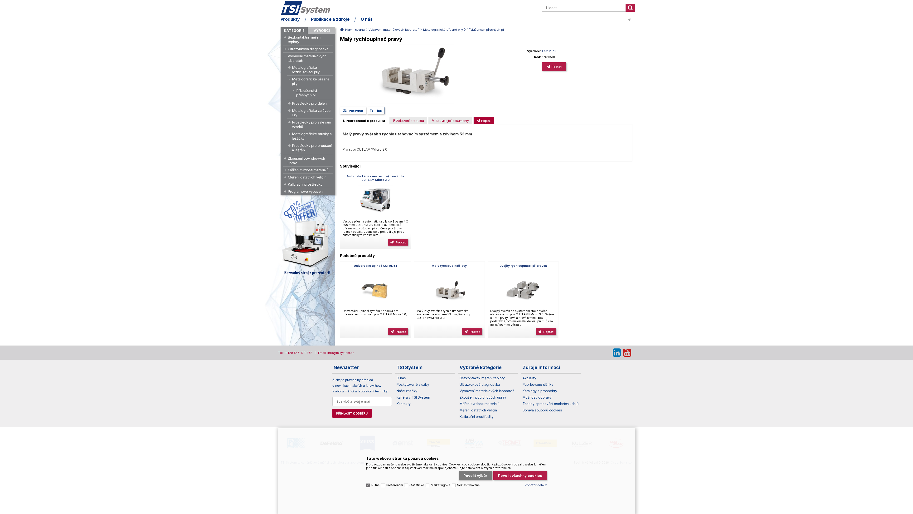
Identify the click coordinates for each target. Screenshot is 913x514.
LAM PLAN (549, 51)
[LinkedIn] (617, 352)
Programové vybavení (305, 191)
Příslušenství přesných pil (306, 92)
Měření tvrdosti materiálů (308, 170)
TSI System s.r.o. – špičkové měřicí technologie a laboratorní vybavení (308, 8)
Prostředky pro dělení (309, 103)
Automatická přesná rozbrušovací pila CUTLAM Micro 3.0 (375, 178)
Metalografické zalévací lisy (311, 112)
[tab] (364, 120)
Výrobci (322, 31)
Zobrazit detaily (536, 485)
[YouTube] (627, 352)
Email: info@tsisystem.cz (336, 353)
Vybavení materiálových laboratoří (307, 58)
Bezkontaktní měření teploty (304, 39)
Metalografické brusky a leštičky (312, 136)
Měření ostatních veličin (307, 177)
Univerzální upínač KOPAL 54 (375, 265)
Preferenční (394, 485)
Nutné (375, 485)
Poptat (556, 67)
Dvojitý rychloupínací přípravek (523, 265)
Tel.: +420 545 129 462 (295, 353)
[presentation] (364, 120)
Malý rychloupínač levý (449, 265)
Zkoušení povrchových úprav (306, 160)
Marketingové (440, 485)
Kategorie (294, 31)
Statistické (416, 485)
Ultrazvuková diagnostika (308, 49)
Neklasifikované (468, 485)
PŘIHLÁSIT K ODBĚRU (352, 413)
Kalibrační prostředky (305, 184)
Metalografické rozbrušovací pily (306, 69)
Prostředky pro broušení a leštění (312, 147)
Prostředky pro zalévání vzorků (311, 124)
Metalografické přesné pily (311, 81)
